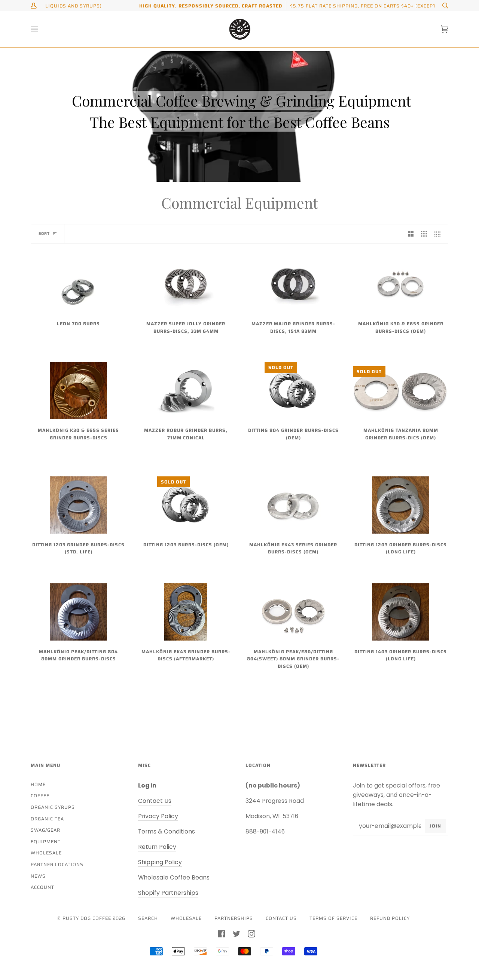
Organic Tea (47, 818)
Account (42, 887)
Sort (44, 233)
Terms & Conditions (166, 831)
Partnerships (233, 918)
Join (435, 825)
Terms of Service (333, 918)
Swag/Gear (45, 830)
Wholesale (46, 852)
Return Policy (157, 846)
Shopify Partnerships (168, 892)
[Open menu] (42, 29)
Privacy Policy (158, 816)
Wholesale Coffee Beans (174, 877)
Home (38, 784)
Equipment (46, 841)
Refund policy (390, 918)
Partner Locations (57, 864)
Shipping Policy (160, 862)
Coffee (40, 795)
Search (148, 918)
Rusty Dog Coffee (86, 918)
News (38, 875)
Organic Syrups (53, 807)
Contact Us (154, 800)
